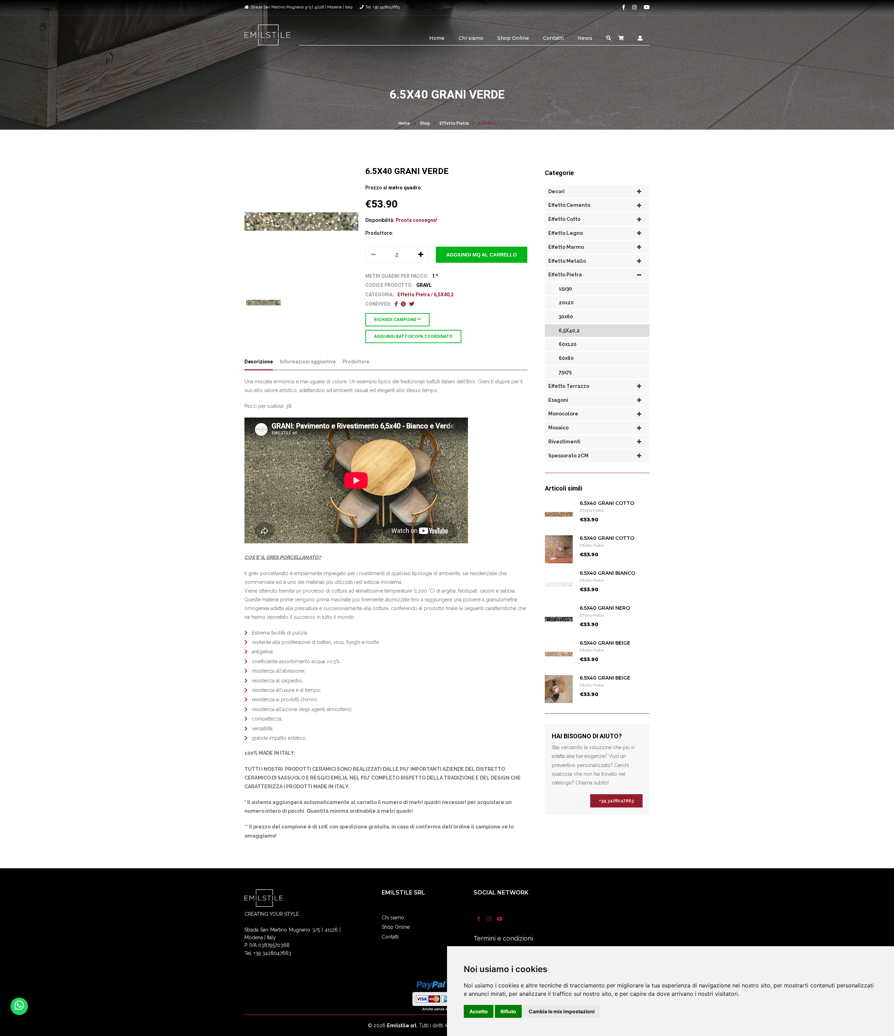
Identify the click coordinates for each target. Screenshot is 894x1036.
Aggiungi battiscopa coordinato (413, 336)
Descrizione (258, 361)
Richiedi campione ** (397, 319)
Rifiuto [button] (508, 1011)
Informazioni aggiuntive (308, 361)
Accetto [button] (478, 1011)
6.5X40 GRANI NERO (605, 608)
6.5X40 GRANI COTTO (607, 503)
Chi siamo (471, 38)
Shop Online (513, 38)
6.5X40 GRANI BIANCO (607, 573)
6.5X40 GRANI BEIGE (605, 643)
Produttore (356, 361)
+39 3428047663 (616, 800)
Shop (425, 123)
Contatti (553, 38)
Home (437, 38)
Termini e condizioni (503, 938)
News (585, 38)
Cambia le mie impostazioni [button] (562, 1011)
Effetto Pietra (454, 123)
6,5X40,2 (487, 123)
